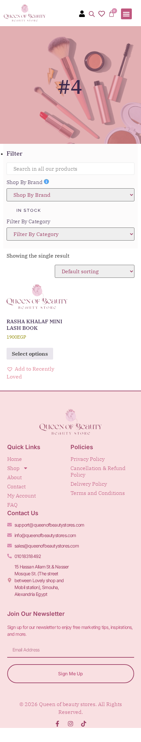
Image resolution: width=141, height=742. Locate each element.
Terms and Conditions (97, 493)
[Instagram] (70, 724)
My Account (21, 495)
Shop (13, 468)
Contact (16, 486)
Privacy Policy (87, 459)
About (14, 477)
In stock (28, 210)
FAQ (12, 504)
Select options (30, 353)
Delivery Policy (88, 484)
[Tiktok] (84, 724)
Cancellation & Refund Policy (98, 471)
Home (14, 459)
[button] (126, 13)
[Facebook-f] (57, 724)
